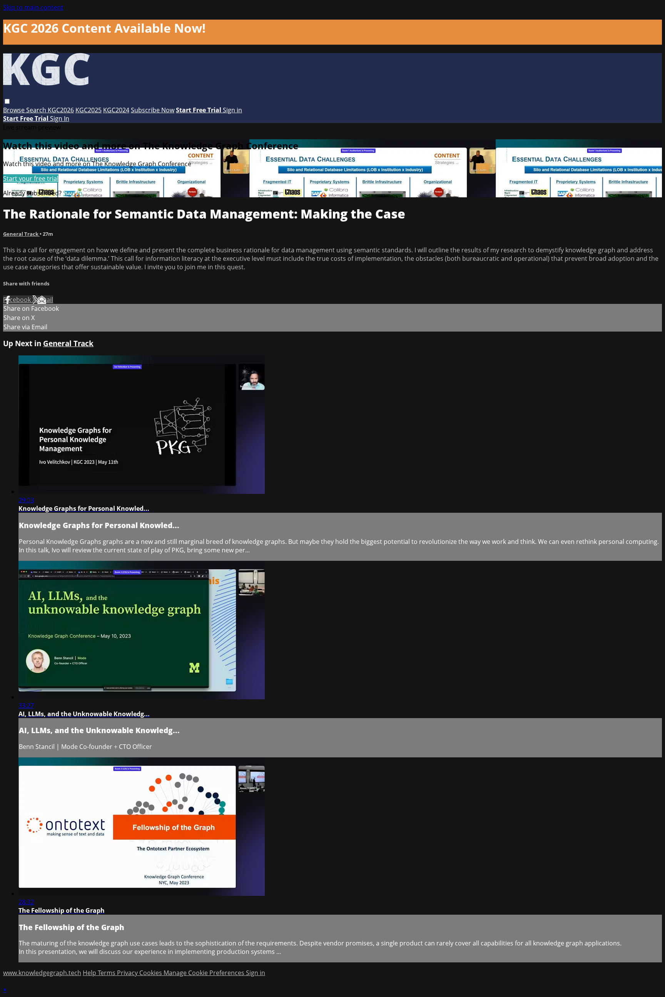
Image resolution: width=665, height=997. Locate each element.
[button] (7, 101)
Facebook (17, 299)
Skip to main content (33, 7)
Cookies (151, 973)
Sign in (232, 110)
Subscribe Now (152, 110)
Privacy (128, 973)
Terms (107, 973)
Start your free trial (30, 178)
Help (90, 973)
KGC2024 (116, 110)
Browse (14, 110)
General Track (21, 233)
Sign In (59, 118)
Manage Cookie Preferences (205, 973)
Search (37, 110)
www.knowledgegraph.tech (42, 973)
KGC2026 (61, 110)
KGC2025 (88, 110)
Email (45, 299)
